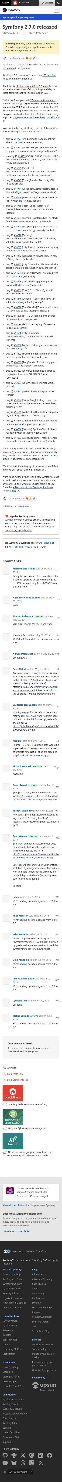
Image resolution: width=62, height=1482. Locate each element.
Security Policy (10, 1293)
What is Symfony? (12, 1269)
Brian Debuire (20, 934)
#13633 (17, 370)
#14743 (17, 180)
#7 (58, 706)
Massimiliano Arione (24, 568)
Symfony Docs (10, 1320)
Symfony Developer (19, 542)
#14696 (17, 345)
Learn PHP (8, 1371)
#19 (57, 1017)
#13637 (17, 382)
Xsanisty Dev (20, 635)
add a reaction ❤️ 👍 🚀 (22, 58)
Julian (16, 897)
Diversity (36, 1302)
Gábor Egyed (20, 784)
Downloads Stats (11, 1437)
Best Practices (10, 1339)
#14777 (17, 138)
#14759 (22, 156)
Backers (7, 1427)
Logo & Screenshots (13, 1298)
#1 (58, 570)
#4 (58, 635)
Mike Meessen (20, 915)
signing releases (32, 469)
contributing (48, 519)
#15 (57, 934)
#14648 (17, 298)
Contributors (9, 1418)
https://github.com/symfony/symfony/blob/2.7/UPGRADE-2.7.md (36, 688)
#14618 (17, 307)
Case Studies (39, 1283)
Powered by (38, 1377)
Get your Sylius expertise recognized (27, 1128)
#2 (58, 599)
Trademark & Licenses (14, 1302)
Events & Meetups (12, 1408)
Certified (39, 616)
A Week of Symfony (42, 1279)
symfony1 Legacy (12, 1307)
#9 (58, 768)
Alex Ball (17, 740)
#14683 (17, 353)
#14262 (17, 147)
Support (7, 1441)
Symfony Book (10, 1325)
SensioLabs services (42, 1344)
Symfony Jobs (10, 1422)
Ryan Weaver (20, 836)
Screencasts (9, 1362)
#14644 (17, 400)
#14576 (17, 281)
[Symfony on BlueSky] (14, 1462)
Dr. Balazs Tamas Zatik (25, 704)
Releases (23, 506)
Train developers (41, 1349)
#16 (57, 959)
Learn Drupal (10, 1381)
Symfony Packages (12, 1283)
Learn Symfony (11, 1316)
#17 (57, 980)
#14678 (17, 235)
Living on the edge (42, 1307)
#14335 (17, 264)
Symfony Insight (40, 1321)
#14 (57, 915)
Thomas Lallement (23, 616)
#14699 (17, 315)
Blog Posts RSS (15, 1073)
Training (7, 1344)
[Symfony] (27, 10)
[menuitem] (16, 1274)
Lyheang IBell (20, 1000)
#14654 (17, 217)
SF (4, 2)
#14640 (17, 420)
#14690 (17, 332)
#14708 (17, 226)
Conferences (38, 1298)
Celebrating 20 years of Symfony (29, 1251)
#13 (57, 897)
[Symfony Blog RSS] (40, 1462)
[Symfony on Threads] (22, 1462)
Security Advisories (42, 1316)
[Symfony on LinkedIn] (40, 1455)
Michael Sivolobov (23, 810)
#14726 (17, 197)
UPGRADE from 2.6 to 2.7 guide (32, 85)
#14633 (17, 437)
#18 (57, 1000)
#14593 (17, 272)
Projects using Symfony (15, 1413)
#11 (57, 810)
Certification (9, 1353)
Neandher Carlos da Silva (26, 597)
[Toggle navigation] (56, 10)
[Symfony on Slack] (14, 1455)
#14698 (17, 324)
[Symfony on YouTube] (5, 1462)
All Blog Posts (39, 1274)
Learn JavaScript (11, 1376)
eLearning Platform (13, 1349)
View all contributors (14, 1205)
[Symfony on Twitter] (22, 1455)
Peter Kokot (19, 668)
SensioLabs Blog (40, 1331)
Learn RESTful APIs (13, 1386)
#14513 (17, 255)
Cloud (35, 1288)
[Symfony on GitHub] (5, 1455)
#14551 (17, 290)
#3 (58, 618)
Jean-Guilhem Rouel (23, 978)
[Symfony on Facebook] (49, 1455)
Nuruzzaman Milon (23, 653)
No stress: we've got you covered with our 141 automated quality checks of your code (27, 1154)
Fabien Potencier (38, 33)
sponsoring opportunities (18, 530)
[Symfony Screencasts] (31, 1462)
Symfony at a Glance (13, 1279)
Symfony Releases (12, 1288)
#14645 (17, 411)
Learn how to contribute (16, 1231)
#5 (58, 653)
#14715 (17, 205)
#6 (58, 668)
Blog (34, 1269)
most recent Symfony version (20, 50)
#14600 (17, 429)
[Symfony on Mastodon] (31, 1455)
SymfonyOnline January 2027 (18, 17)
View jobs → (50, 542)
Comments (12, 561)
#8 (58, 740)
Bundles (7, 1334)
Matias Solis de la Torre (25, 1015)
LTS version (9, 67)
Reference (8, 1330)
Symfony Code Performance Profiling (27, 1104)
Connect (49, 3)
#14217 (17, 391)
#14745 (17, 168)
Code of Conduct (11, 1432)
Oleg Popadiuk (21, 959)
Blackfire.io (24, 3)
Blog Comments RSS (18, 1079)
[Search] (58, 2)
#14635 (17, 247)
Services (36, 1339)
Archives (11, 1067)
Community (9, 1394)
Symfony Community (13, 1399)
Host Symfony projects (44, 1370)
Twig (34, 1326)
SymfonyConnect (11, 1404)
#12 (57, 837)
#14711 (17, 188)
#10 (57, 786)
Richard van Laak (22, 766)
